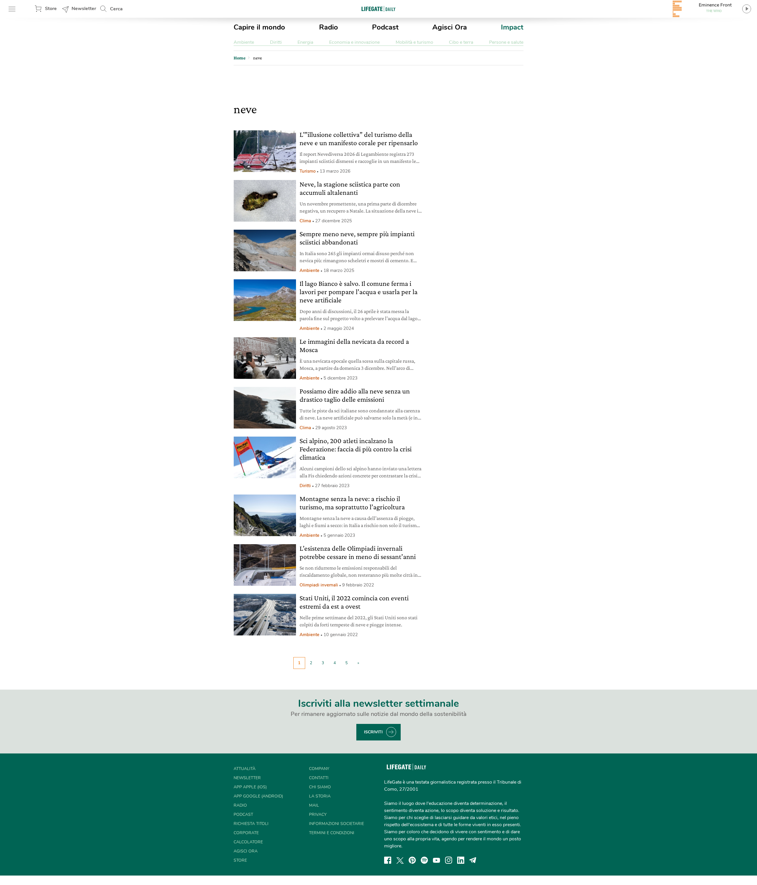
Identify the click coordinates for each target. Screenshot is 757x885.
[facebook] (387, 860)
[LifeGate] (378, 9)
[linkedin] (460, 860)
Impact (512, 27)
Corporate (246, 833)
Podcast (385, 27)
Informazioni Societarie (336, 823)
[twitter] (400, 860)
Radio (328, 27)
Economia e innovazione (354, 42)
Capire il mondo (259, 27)
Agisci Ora (449, 27)
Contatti (319, 778)
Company (319, 768)
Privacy (317, 814)
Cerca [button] (116, 9)
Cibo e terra (461, 42)
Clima (305, 221)
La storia (320, 796)
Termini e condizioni (331, 833)
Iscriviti (373, 732)
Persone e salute (506, 42)
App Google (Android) (258, 796)
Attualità (244, 768)
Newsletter (84, 8)
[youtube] (436, 860)
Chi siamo (320, 787)
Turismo (308, 171)
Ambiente (244, 42)
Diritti (276, 42)
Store (51, 8)
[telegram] (472, 860)
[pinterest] (412, 860)
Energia (305, 42)
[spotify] (424, 860)
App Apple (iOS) (250, 787)
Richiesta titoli (251, 823)
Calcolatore (248, 842)
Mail (314, 805)
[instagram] (448, 860)
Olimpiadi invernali (319, 585)
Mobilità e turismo (414, 42)
